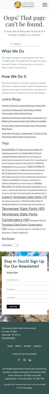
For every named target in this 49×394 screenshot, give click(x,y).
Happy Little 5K (28, 163)
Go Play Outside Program (12, 163)
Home (10, 346)
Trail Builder (11, 229)
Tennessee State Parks (23, 208)
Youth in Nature (20, 232)
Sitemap (27, 346)
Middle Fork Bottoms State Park (32, 170)
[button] (44, 5)
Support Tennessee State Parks (24, 197)
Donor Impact (35, 157)
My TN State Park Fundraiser (31, 173)
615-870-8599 (8, 338)
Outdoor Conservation (31, 180)
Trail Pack (37, 229)
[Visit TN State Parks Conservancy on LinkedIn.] (30, 360)
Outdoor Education (11, 183)
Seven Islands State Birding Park (33, 193)
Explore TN (30, 160)
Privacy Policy (27, 388)
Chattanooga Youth (11, 153)
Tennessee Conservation (11, 201)
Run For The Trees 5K (12, 193)
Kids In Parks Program (11, 170)
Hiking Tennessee (21, 167)
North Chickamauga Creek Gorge (33, 177)
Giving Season (41, 160)
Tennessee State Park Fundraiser (32, 204)
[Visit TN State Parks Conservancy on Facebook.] (19, 360)
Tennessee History (10, 204)
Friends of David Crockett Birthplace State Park (24, 105)
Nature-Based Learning (11, 177)
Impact (18, 346)
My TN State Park (11, 173)
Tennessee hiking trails (32, 201)
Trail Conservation (23, 229)
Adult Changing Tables (30, 149)
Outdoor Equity (27, 183)
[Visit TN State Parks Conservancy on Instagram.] (24, 360)
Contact (38, 346)
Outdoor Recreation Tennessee (29, 186)
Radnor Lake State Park (18, 190)
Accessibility (10, 149)
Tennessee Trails (38, 220)
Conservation (28, 153)
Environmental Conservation (13, 160)
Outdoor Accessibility (12, 180)
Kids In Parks (36, 166)
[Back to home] (24, 5)
